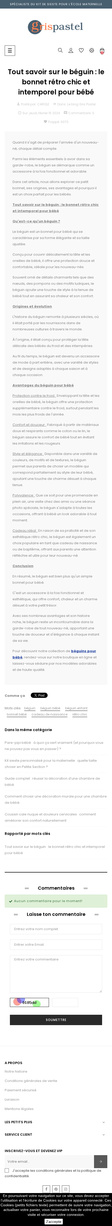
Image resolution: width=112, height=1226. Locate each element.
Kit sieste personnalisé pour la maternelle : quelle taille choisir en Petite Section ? (51, 763)
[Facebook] (46, 1189)
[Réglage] (91, 51)
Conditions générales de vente (31, 1080)
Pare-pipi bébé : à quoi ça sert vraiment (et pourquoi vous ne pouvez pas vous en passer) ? (54, 745)
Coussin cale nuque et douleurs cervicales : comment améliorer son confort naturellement (50, 817)
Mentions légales (19, 1108)
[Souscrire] (100, 1161)
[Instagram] (65, 1189)
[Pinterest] (56, 1189)
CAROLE (43, 104)
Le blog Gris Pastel (81, 104)
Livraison (12, 1099)
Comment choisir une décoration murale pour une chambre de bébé (56, 799)
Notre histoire (16, 1071)
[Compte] (71, 51)
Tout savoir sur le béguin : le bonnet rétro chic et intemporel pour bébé (55, 849)
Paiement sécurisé (20, 1090)
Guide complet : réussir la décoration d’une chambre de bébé (52, 781)
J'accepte (53, 1222)
